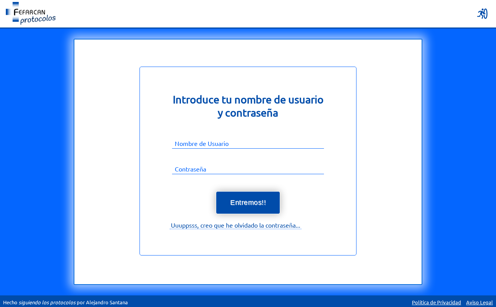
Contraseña (190, 169)
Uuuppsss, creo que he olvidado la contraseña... (235, 225)
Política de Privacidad (436, 302)
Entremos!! (248, 202)
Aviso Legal (479, 302)
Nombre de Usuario (202, 143)
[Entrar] (483, 14)
